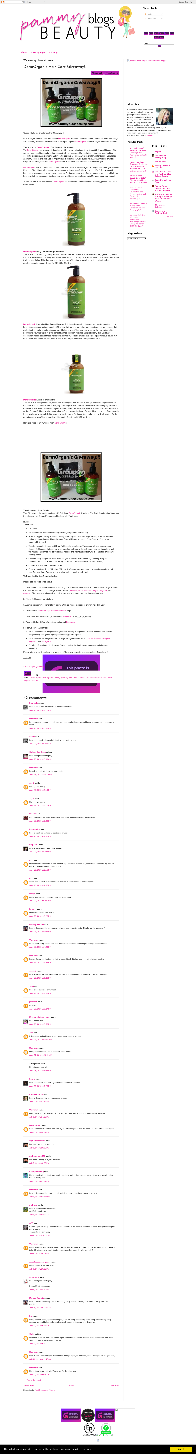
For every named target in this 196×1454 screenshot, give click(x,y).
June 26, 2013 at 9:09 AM (40, 759)
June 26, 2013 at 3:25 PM (40, 901)
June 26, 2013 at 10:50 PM (40, 1040)
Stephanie (34, 845)
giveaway (64, 678)
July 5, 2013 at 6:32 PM (39, 1148)
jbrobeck (33, 1002)
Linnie (32, 1079)
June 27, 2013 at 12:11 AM (40, 1055)
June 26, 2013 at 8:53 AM (40, 728)
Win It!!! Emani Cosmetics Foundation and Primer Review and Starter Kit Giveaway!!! (138, 193)
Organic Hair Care (31, 680)
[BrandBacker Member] (89, 1435)
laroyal (32, 894)
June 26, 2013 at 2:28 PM (40, 821)
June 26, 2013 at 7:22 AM (40, 710)
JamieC (32, 971)
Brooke (32, 814)
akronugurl (34, 1277)
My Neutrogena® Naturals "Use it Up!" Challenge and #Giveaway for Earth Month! (138, 152)
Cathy (32, 1334)
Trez (31, 1033)
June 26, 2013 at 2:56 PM (40, 870)
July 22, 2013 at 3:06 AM (39, 1344)
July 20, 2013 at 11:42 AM (40, 1308)
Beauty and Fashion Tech (161, 212)
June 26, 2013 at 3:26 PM (40, 916)
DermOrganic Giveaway (51, 678)
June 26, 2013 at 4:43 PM (40, 962)
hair (70, 678)
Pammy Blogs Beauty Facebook (52, 610)
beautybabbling (36, 1171)
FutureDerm (160, 162)
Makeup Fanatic (36, 925)
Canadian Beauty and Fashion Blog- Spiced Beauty (163, 174)
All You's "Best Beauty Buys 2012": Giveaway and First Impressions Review (138, 179)
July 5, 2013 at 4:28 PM (39, 1117)
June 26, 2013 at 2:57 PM (40, 885)
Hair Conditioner (79, 678)
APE (31, 1223)
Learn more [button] (86, 1449)
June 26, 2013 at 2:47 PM (40, 852)
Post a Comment (34, 1380)
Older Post (114, 1385)
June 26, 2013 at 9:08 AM (40, 744)
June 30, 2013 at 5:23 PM (40, 1086)
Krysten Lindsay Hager (39, 1017)
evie (31, 860)
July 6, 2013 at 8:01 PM (39, 1253)
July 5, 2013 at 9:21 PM (39, 1181)
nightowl (33, 1205)
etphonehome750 (37, 1141)
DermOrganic (64, 138)
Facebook (70, 622)
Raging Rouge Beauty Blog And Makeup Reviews (162, 188)
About (24, 52)
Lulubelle (33, 703)
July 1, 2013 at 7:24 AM (39, 1101)
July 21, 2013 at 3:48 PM (39, 1326)
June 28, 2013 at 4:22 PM (40, 1071)
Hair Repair (107, 678)
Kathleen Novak (36, 1094)
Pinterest (87, 591)
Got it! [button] (181, 1449)
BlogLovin (103, 591)
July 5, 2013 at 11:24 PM (39, 1197)
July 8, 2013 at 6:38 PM (39, 1269)
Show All (170, 216)
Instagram (27, 593)
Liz (30, 1316)
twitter (80, 591)
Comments (151, 18)
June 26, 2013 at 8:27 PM (40, 1009)
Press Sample (112, 73)
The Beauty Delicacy (160, 206)
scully (32, 737)
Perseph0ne (34, 829)
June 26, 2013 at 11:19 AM (40, 774)
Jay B (31, 783)
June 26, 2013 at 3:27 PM (40, 932)
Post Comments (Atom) (45, 1390)
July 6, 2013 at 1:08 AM (39, 1215)
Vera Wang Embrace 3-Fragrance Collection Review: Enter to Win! (138, 206)
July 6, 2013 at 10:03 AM (39, 1235)
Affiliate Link (97, 73)
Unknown (33, 718)
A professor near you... (39, 1262)
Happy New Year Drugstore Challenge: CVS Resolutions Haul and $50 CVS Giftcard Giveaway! (139, 166)
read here (149, 135)
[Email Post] (36, 675)
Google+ (95, 591)
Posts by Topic (37, 52)
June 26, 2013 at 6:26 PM (40, 978)
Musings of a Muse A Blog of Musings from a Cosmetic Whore (163, 197)
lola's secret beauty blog (160, 156)
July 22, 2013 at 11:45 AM (40, 1359)
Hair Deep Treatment (94, 678)
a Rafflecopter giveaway (33, 666)
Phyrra (158, 151)
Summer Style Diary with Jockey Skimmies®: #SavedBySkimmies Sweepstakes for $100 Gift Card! (138, 220)
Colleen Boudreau (37, 752)
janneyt (32, 909)
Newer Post (29, 1385)
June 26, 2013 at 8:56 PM (40, 1024)
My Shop (52, 52)
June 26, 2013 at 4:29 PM (40, 947)
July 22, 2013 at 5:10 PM (39, 1375)
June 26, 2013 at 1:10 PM (40, 790)
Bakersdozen (35, 1125)
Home (71, 1385)
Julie (31, 986)
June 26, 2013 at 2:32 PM (40, 836)
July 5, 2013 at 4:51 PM (39, 1132)
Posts (149, 14)
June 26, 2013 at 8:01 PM (40, 993)
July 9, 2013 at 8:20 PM (39, 1290)
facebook (73, 591)
